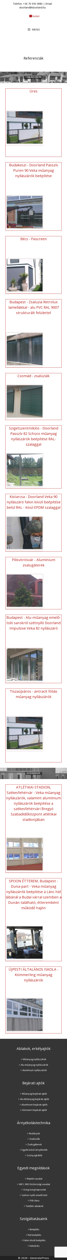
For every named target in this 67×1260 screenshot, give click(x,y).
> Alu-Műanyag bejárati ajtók (33, 1099)
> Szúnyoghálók (33, 1155)
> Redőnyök (33, 1133)
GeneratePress (39, 1258)
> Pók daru (33, 1200)
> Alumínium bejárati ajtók (33, 1104)
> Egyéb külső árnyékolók (34, 1149)
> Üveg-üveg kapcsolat (33, 1189)
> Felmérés (33, 1245)
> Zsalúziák (33, 1138)
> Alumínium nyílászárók (33, 1070)
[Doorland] (34, 16)
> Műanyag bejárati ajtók (33, 1093)
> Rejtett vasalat (33, 1178)
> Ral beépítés (33, 1235)
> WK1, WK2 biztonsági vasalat (33, 1184)
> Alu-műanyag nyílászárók (33, 1064)
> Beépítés (33, 1229)
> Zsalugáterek (33, 1144)
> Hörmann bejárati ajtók (33, 1110)
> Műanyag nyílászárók (33, 1059)
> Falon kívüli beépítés (33, 1240)
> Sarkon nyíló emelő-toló (33, 1195)
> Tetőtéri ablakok (33, 1206)
